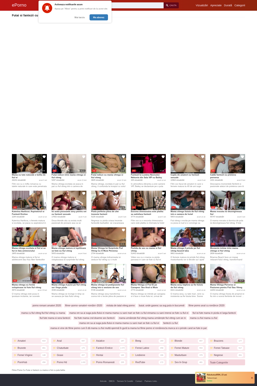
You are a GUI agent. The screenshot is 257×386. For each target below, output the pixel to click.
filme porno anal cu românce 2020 (206, 305)
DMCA (112, 381)
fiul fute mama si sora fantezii (55, 318)
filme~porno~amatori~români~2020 (83, 305)
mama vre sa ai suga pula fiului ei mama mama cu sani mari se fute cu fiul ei (119, 323)
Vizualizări (202, 5)
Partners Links (151, 381)
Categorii (239, 5)
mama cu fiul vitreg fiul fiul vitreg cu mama (43, 313)
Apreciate (216, 5)
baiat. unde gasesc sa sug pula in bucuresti (161, 305)
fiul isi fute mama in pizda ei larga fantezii (214, 313)
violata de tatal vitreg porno (120, 305)
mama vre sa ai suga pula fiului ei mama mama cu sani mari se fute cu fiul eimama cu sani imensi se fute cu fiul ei (128, 313)
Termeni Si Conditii (125, 381)
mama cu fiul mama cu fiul (203, 318)
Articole (103, 381)
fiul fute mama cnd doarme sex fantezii (94, 318)
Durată (228, 5)
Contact (138, 381)
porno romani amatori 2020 (47, 305)
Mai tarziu (80, 17)
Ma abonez (98, 17)
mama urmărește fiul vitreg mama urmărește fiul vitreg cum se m (152, 318)
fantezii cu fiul (170, 323)
